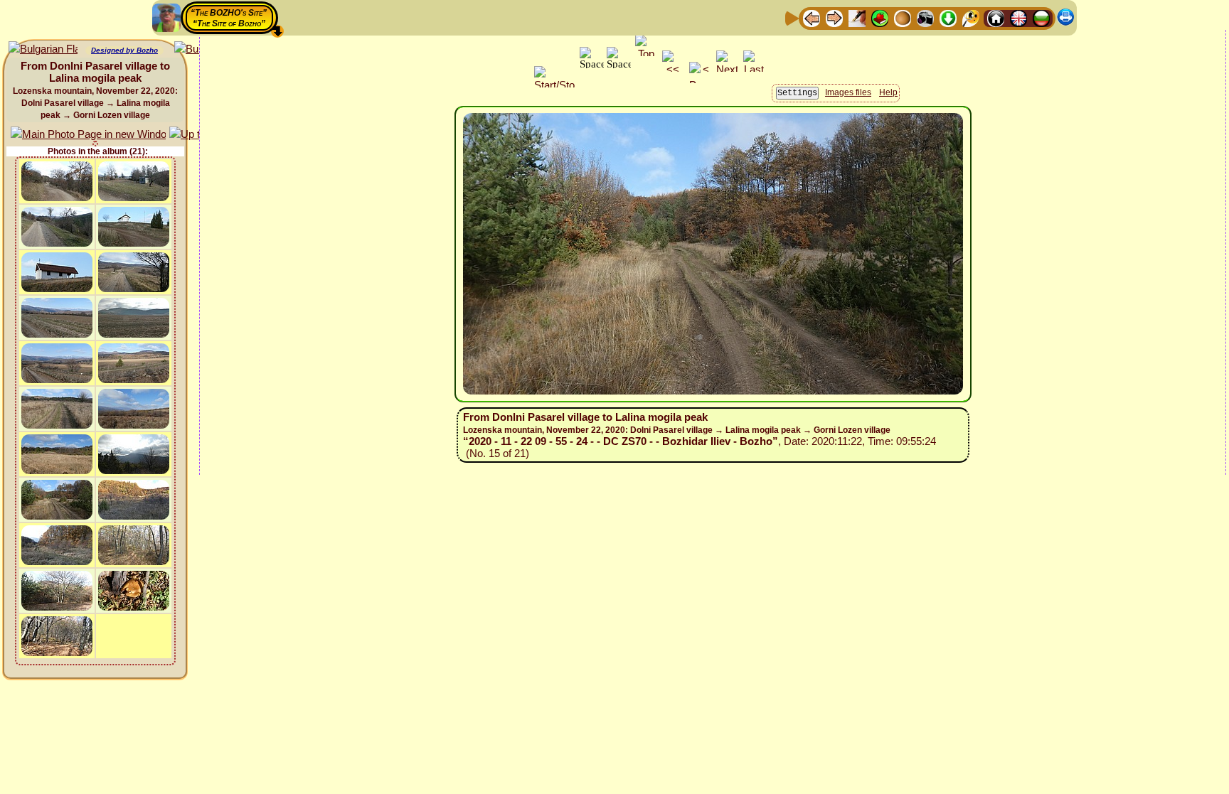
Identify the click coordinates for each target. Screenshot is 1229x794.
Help (888, 92)
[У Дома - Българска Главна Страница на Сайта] (1041, 17)
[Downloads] (948, 17)
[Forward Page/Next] (834, 17)
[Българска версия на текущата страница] (43, 49)
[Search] (970, 17)
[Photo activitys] (925, 17)
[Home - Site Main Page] (995, 17)
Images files (848, 92)
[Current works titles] (902, 17)
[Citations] (879, 17)
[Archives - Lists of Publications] (857, 17)
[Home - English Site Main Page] (1018, 17)
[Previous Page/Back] (811, 17)
